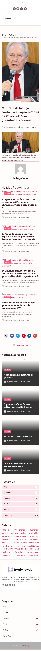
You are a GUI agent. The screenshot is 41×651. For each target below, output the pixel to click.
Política (11, 35)
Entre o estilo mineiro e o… (18, 436)
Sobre (17, 3)
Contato (24, 3)
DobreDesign (26, 646)
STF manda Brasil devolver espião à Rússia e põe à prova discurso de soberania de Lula (18, 237)
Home (4, 35)
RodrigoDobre (10, 127)
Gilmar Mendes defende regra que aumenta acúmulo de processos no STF (19, 305)
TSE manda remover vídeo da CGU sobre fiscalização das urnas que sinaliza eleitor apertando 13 (20, 274)
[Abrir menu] (38, 18)
